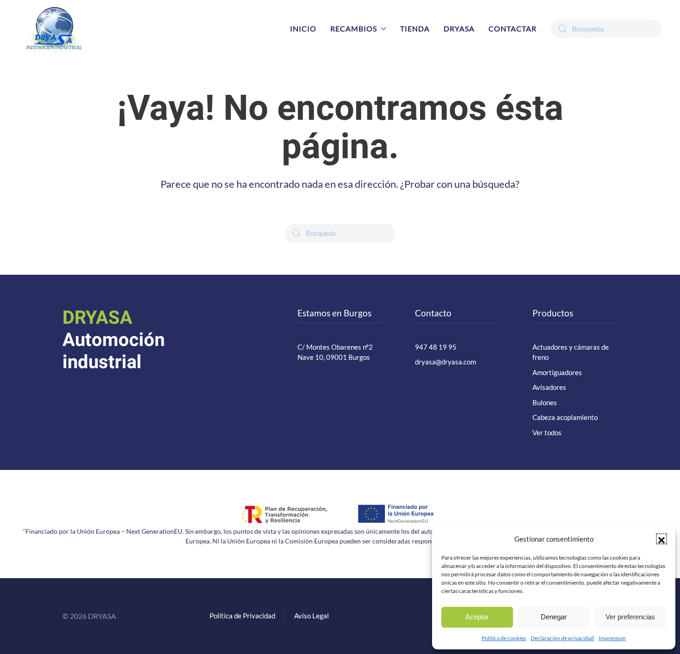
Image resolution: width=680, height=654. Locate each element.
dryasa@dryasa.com (445, 362)
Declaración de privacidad (562, 638)
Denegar (554, 617)
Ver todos (547, 432)
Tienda (415, 28)
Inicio (303, 28)
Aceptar (477, 617)
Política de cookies (504, 638)
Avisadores (549, 387)
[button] (661, 538)
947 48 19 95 (436, 347)
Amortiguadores (557, 372)
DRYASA (459, 28)
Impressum (612, 638)
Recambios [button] (353, 28)
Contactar (512, 28)
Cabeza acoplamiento (565, 417)
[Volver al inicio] (53, 28)
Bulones (544, 402)
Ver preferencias (630, 617)
